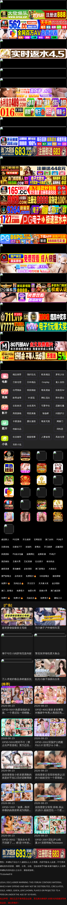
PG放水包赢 (18, 554)
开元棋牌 (27, 539)
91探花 (31, 397)
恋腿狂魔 (60, 405)
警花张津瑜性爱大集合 (47, 653)
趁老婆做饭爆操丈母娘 (14, 627)
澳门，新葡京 (7, 590)
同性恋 (60, 428)
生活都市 (17, 436)
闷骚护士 (60, 413)
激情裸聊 (56, 576)
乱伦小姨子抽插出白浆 (47, 679)
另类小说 (17, 444)
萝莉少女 (60, 374)
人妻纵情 (45, 436)
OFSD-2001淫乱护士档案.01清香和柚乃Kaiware (49, 841)
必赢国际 (59, 546)
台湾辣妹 (17, 390)
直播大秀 (43, 590)
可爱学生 (45, 405)
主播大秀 (17, 561)
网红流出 (45, 397)
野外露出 (60, 397)
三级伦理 (17, 382)
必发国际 (28, 568)
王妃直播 (28, 561)
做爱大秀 (32, 590)
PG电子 (60, 539)
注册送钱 (5, 546)
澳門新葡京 (6, 576)
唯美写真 (45, 421)
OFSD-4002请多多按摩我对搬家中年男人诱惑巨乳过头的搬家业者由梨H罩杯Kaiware (50, 714)
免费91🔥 (5, 598)
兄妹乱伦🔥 (32, 598)
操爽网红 (31, 554)
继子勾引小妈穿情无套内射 (17, 653)
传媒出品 (17, 428)
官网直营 (38, 539)
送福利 (28, 546)
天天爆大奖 (43, 583)
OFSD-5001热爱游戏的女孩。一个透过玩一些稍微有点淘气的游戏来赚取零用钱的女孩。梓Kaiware (17, 714)
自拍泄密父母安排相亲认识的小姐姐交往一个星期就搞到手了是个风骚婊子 (50, 777)
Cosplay (46, 382)
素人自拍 (60, 382)
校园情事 (31, 436)
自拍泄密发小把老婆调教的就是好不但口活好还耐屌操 (17, 776)
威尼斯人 (5, 539)
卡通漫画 (17, 421)
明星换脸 (31, 413)
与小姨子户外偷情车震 (47, 627)
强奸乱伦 (31, 374)
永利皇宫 (19, 576)
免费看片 (21, 590)
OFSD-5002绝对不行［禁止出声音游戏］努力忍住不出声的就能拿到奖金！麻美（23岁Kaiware (17, 746)
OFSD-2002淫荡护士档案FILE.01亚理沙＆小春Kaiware (49, 745)
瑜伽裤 (45, 413)
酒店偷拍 (5, 561)
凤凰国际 (5, 554)
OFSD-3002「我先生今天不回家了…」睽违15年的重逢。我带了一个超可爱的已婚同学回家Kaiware (17, 844)
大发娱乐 (53, 568)
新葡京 (38, 546)
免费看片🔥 (31, 576)
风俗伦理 (60, 436)
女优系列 (31, 405)
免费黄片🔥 (45, 598)
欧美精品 (45, 374)
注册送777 (17, 546)
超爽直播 (42, 554)
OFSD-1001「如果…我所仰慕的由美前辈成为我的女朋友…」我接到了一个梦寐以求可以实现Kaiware (17, 811)
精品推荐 (17, 374)
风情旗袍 (17, 413)
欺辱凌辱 (17, 397)
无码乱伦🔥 (18, 583)
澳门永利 (49, 539)
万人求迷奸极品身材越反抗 (17, 679)
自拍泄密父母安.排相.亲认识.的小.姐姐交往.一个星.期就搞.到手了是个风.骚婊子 (50, 810)
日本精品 (31, 382)
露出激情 (31, 421)
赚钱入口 (58, 598)
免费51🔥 (5, 583)
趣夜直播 (5, 568)
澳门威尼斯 (55, 590)
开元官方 (31, 583)
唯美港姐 (45, 390)
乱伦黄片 (39, 561)
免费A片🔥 (18, 598)
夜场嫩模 (17, 568)
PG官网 (16, 539)
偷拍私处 (50, 561)
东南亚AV (59, 390)
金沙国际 (56, 583)
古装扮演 (17, 405)
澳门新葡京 (40, 568)
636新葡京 (44, 576)
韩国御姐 (31, 390)
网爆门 (60, 421)
